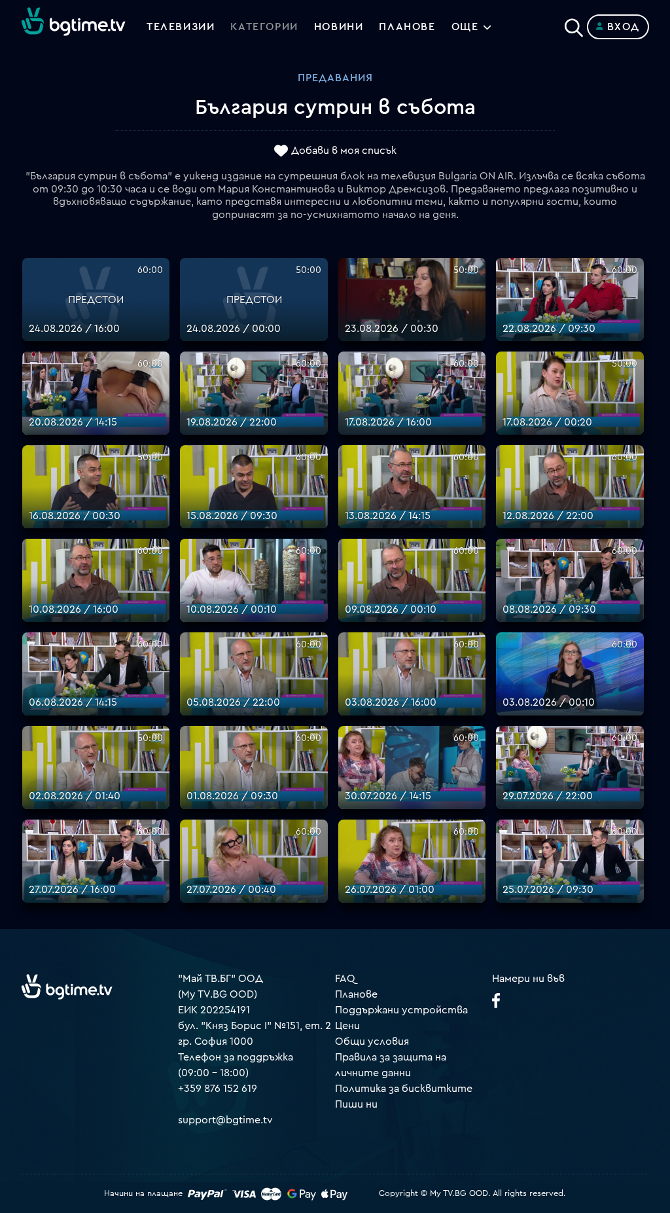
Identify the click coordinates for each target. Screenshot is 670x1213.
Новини (339, 27)
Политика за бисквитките (403, 1088)
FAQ (345, 978)
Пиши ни (356, 1104)
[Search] (574, 24)
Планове (356, 994)
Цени (347, 1026)
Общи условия (372, 1041)
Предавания (335, 78)
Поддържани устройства (401, 1010)
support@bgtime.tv (225, 1120)
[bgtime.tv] (67, 986)
